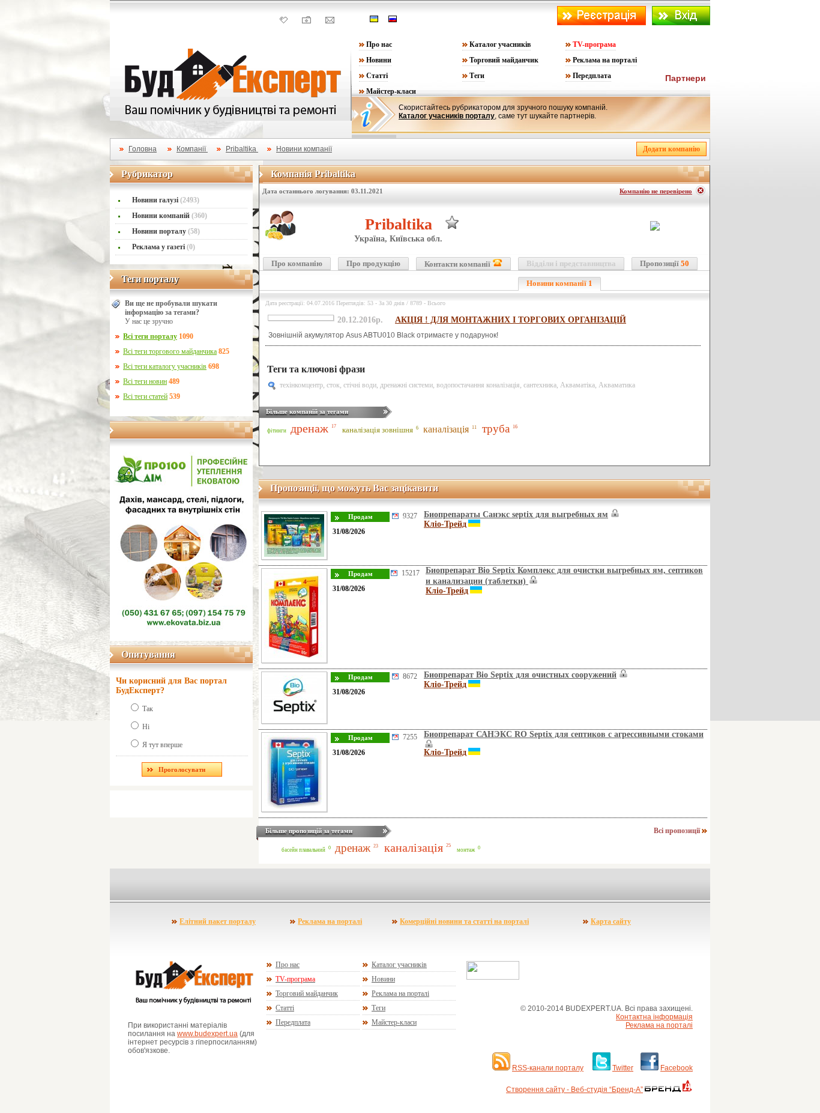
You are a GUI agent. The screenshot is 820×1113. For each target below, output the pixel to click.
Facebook (676, 1068)
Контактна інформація (654, 1017)
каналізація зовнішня (377, 430)
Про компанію (296, 263)
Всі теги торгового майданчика (170, 351)
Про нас (379, 44)
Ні (145, 727)
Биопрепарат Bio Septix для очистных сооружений (520, 674)
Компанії (192, 149)
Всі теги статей (145, 396)
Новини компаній (169, 215)
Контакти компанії (458, 263)
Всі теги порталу (150, 336)
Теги (476, 75)
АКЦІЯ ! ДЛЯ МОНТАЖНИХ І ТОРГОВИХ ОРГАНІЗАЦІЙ (510, 319)
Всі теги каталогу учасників (165, 366)
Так (147, 709)
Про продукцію (373, 263)
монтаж (466, 850)
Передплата (592, 75)
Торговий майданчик (503, 60)
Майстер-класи (391, 91)
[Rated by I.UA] (493, 977)
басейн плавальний (303, 850)
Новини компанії (304, 149)
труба (496, 428)
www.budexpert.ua (207, 1034)
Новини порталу (166, 231)
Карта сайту (611, 921)
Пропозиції (664, 263)
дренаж (309, 428)
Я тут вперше (162, 745)
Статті (377, 75)
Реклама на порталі (605, 60)
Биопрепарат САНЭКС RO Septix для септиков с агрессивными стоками (564, 734)
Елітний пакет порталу (217, 921)
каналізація (446, 429)
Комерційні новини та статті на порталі (464, 921)
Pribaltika (242, 149)
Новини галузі (165, 200)
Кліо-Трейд (445, 524)
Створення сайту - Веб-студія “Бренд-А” (574, 1089)
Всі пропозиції (678, 830)
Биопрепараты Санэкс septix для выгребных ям (516, 514)
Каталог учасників (500, 44)
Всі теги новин (145, 381)
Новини (378, 60)
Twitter (622, 1068)
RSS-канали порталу (547, 1068)
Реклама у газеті (163, 247)
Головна (142, 149)
